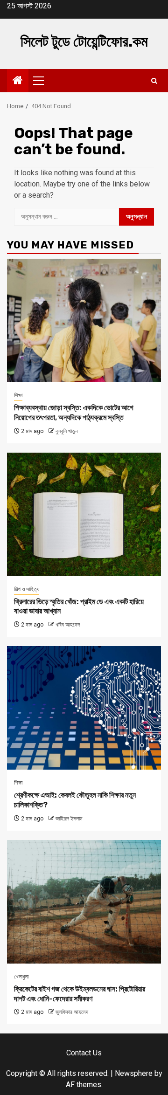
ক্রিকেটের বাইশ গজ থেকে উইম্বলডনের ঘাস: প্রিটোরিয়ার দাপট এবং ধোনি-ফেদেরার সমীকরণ (79, 994)
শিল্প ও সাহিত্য (26, 589)
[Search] (154, 81)
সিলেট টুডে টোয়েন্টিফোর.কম (84, 41)
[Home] (18, 81)
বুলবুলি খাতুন (66, 431)
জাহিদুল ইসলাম (69, 818)
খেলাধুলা (21, 976)
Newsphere (134, 1073)
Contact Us (84, 1052)
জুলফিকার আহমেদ (72, 1012)
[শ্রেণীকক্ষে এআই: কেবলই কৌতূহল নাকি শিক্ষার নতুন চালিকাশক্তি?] (84, 708)
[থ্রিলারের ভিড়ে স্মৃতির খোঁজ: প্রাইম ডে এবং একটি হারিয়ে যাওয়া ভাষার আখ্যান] (84, 514)
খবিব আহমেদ (68, 624)
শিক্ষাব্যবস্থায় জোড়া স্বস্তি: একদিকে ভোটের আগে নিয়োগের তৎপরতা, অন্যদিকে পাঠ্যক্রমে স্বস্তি (73, 412)
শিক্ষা (18, 395)
